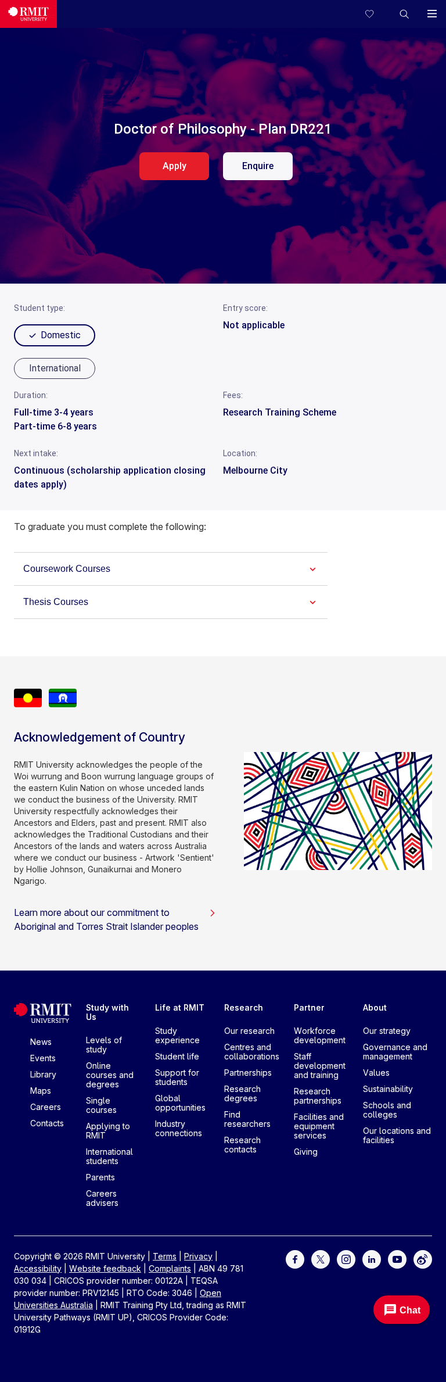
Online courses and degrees (110, 1075)
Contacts (47, 1123)
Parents (100, 1177)
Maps (40, 1090)
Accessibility (38, 1268)
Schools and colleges (387, 1109)
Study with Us (107, 1012)
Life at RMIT (179, 1007)
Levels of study (104, 1044)
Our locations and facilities (397, 1135)
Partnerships (248, 1072)
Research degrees (242, 1093)
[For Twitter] (320, 1258)
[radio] (54, 368)
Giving (306, 1152)
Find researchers (247, 1119)
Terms (165, 1256)
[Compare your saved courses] (376, 14)
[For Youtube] (397, 1258)
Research (243, 1007)
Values (376, 1072)
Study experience (177, 1035)
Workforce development (320, 1035)
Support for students (177, 1077)
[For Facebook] (295, 1258)
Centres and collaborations (251, 1051)
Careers (45, 1107)
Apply (174, 165)
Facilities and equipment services (319, 1126)
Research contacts (242, 1144)
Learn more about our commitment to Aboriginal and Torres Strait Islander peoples (106, 919)
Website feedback (105, 1268)
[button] (404, 14)
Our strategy (387, 1031)
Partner (309, 1007)
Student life (177, 1056)
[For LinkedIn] (371, 1258)
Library (43, 1074)
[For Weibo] (422, 1258)
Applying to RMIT (108, 1130)
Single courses (101, 1105)
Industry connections (178, 1128)
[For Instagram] (346, 1258)
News (41, 1042)
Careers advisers (102, 1198)
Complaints (170, 1268)
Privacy (198, 1256)
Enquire (258, 165)
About (375, 1007)
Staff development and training (320, 1065)
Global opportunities (180, 1102)
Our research (249, 1031)
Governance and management (395, 1051)
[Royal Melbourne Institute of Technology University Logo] (28, 14)
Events (43, 1058)
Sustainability (388, 1089)
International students (109, 1156)
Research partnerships (317, 1095)
